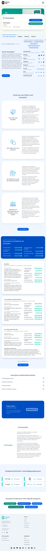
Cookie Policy (26, 527)
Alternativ (33, 36)
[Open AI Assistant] (7, 532)
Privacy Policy (26, 523)
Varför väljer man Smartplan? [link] (9, 36)
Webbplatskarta (27, 544)
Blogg (25, 538)
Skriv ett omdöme (23, 364)
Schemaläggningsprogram (10, 43)
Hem (4, 43)
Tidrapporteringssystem (28, 41)
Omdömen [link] (20, 36)
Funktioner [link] (26, 36)
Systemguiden (26, 540)
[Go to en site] (34, 548)
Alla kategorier (26, 542)
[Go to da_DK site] (20, 548)
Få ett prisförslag (23, 229)
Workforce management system (33, 45)
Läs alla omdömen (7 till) (23, 361)
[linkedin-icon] (4, 532)
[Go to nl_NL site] (29, 548)
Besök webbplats (35, 20)
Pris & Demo (6, 75)
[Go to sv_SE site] (11, 548)
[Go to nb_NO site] (32, 548)
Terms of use (26, 525)
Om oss (25, 518)
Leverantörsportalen (5, 540)
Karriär (25, 520)
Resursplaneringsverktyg (33, 47)
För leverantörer (5, 538)
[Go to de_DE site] (17, 548)
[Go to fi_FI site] (26, 548)
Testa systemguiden (32, 409)
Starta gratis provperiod (35, 23)
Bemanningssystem (33, 43)
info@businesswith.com (6, 522)
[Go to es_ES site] (23, 548)
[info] (10, 26)
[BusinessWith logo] (6, 2)
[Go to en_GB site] (14, 548)
